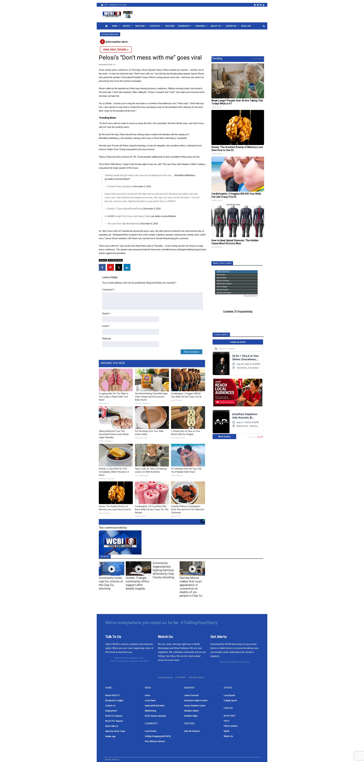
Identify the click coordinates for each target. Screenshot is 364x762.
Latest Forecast (191, 695)
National (103, 260)
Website (106, 338)
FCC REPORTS (180, 677)
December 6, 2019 (149, 223)
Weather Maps (191, 715)
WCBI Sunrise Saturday (155, 715)
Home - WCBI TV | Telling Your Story (118, 14)
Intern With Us (111, 726)
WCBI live (246, 25)
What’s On (228, 736)
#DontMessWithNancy (184, 175)
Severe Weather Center (194, 705)
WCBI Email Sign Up (240, 662)
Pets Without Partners (155, 741)
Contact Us (110, 705)
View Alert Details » (116, 49)
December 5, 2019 (142, 186)
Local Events (150, 731)
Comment (108, 289)
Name (106, 313)
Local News (150, 700)
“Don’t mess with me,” (144, 73)
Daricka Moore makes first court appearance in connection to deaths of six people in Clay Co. (191, 586)
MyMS (226, 731)
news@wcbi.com (136, 658)
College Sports (230, 700)
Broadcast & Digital (114, 700)
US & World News (115, 260)
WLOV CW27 (229, 715)
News (115, 25)
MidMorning (150, 710)
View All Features (192, 731)
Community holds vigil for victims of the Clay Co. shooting (111, 583)
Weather (140, 25)
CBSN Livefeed (230, 726)
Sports (126, 25)
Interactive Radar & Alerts (196, 700)
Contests (155, 25)
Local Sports (229, 695)
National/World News (155, 705)
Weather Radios (191, 710)
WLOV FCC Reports (114, 721)
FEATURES (170, 25)
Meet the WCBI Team (115, 731)
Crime (147, 695)
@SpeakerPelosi (121, 234)
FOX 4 (226, 720)
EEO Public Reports (196, 677)
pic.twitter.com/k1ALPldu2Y (117, 179)
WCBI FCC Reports (113, 715)
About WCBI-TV (112, 695)
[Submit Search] (264, 26)
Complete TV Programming (237, 311)
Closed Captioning (165, 677)
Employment (111, 710)
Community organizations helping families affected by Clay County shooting (163, 570)
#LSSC (111, 216)
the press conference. (157, 88)
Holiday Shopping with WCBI (158, 736)
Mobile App (225, 662)
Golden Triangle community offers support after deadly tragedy (137, 583)
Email (106, 326)
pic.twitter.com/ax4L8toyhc (164, 216)
